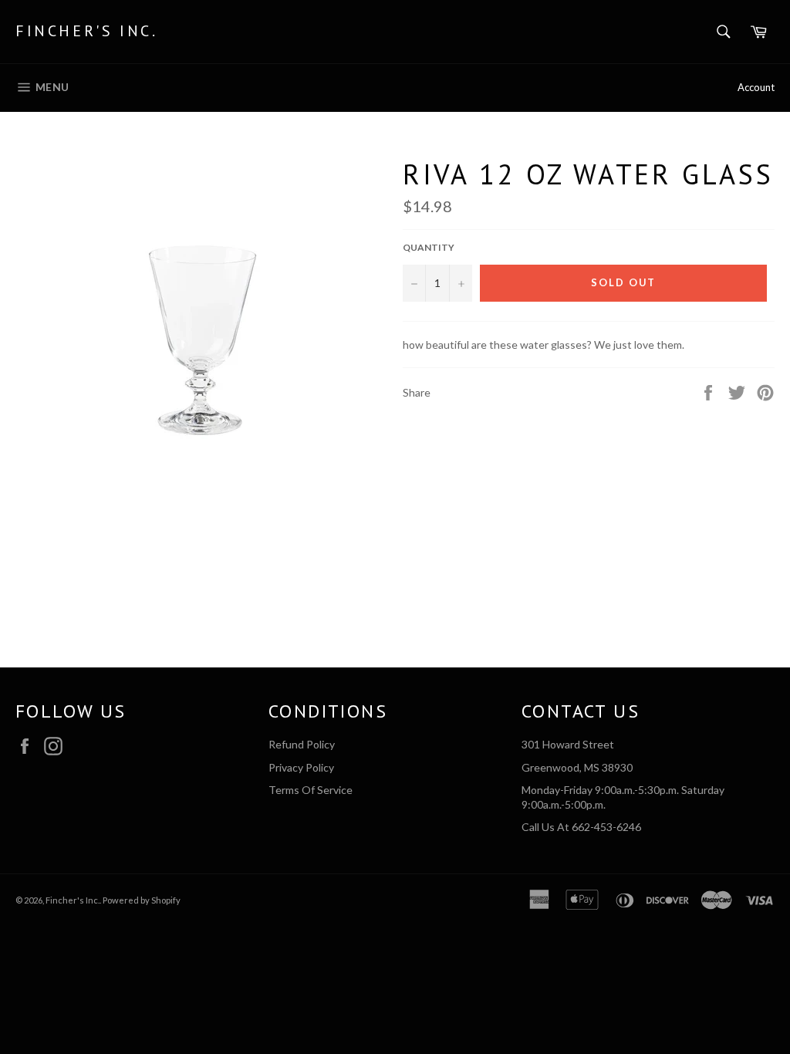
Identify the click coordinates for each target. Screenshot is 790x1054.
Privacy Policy (301, 767)
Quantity (428, 247)
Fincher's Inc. (86, 31)
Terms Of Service (310, 789)
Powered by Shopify (142, 900)
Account (756, 87)
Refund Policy (301, 744)
